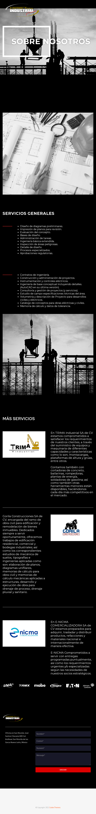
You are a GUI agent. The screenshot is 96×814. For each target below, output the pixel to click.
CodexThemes (54, 807)
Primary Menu (89, 10)
